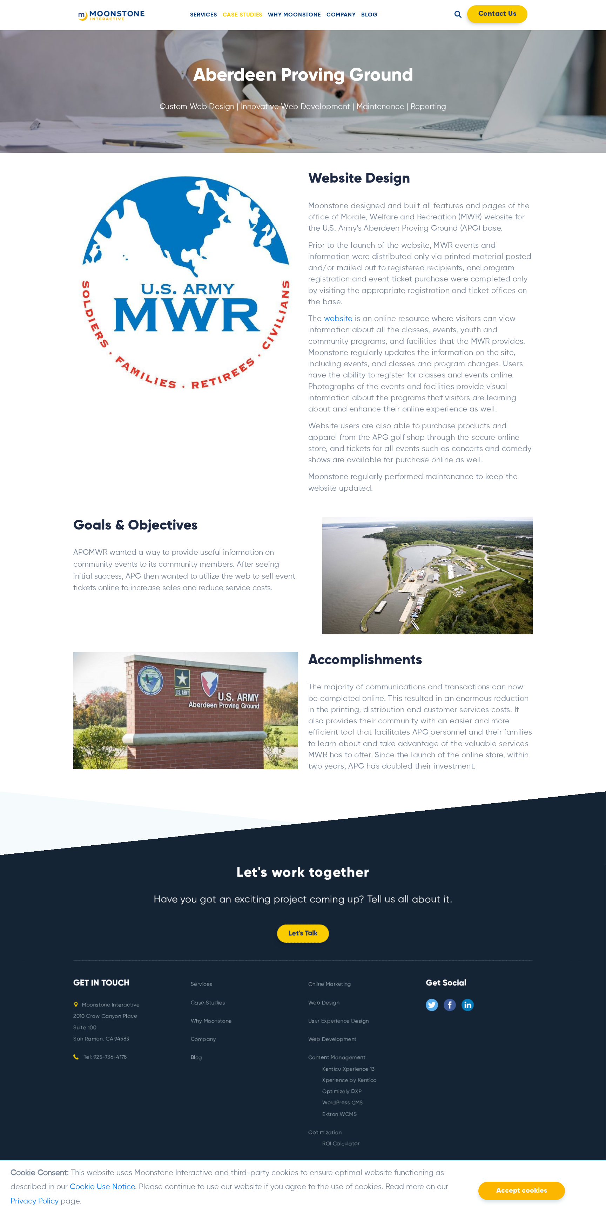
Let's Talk (303, 933)
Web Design (323, 1002)
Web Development (332, 1039)
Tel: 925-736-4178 (104, 1057)
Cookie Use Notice (102, 1187)
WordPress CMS (342, 1103)
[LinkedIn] (468, 1005)
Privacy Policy (35, 1201)
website (338, 319)
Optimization (325, 1132)
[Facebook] (450, 1005)
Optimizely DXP (342, 1091)
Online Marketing (329, 984)
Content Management (336, 1057)
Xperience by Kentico (349, 1080)
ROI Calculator (341, 1143)
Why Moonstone (294, 15)
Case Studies (243, 15)
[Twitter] (432, 1005)
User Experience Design (338, 1021)
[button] (458, 14)
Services (203, 15)
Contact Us (497, 14)
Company (341, 15)
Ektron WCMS (339, 1114)
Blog (369, 15)
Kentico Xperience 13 (348, 1069)
